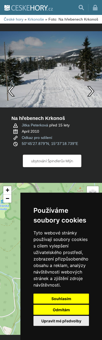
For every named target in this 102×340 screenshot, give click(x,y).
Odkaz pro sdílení (37, 137)
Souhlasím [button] (61, 298)
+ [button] (7, 190)
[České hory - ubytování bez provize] (28, 7)
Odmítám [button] (61, 309)
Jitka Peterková (35, 125)
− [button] (7, 198)
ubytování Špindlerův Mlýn (52, 160)
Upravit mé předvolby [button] (61, 321)
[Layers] (93, 192)
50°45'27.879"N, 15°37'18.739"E (50, 143)
